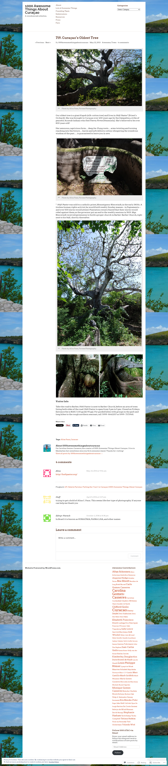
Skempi (120, 712)
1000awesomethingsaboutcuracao (73, 42)
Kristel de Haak (125, 659)
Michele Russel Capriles (121, 685)
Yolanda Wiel (128, 725)
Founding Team (62, 11)
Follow (118, 753)
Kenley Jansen (123, 654)
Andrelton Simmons (127, 575)
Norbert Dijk (129, 694)
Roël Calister (126, 703)
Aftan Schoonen (121, 571)
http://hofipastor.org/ (66, 474)
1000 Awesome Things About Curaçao (38, 9)
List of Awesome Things (66, 8)
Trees (113, 42)
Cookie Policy (54, 762)
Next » (48, 42)
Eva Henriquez (131, 623)
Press (58, 20)
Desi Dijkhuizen (125, 614)
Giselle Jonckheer (129, 638)
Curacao (74, 439)
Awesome (106, 42)
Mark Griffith (127, 675)
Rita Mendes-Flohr (129, 700)
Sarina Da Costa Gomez (127, 706)
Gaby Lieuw (127, 629)
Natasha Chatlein (129, 691)
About (58, 5)
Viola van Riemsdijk (119, 722)
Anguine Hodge (120, 578)
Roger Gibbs (116, 703)
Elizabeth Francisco (122, 619)
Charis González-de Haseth (121, 604)
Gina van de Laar (128, 635)
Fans (58, 23)
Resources (60, 17)
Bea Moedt (123, 581)
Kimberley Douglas (122, 656)
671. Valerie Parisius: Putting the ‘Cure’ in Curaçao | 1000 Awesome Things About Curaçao (103, 487)
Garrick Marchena (120, 632)
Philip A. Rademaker (119, 697)
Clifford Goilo (120, 606)
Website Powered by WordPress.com (43, 568)
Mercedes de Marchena (129, 682)
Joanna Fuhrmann (125, 644)
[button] (77, 376)
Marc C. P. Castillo (125, 672)
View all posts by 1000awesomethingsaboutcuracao (79, 453)
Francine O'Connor (119, 626)
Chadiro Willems (129, 601)
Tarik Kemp (126, 716)
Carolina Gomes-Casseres (119, 594)
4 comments (123, 42)
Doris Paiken (124, 617)
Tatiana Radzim (128, 718)
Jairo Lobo (128, 641)
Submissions (61, 14)
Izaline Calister (117, 641)
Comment (134, 556)
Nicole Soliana (118, 694)
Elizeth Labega (118, 623)
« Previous (39, 42)
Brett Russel (121, 584)
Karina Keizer (122, 650)
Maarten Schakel (119, 669)
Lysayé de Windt (127, 666)
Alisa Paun (65, 439)
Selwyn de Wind (119, 709)
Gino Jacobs (117, 638)
